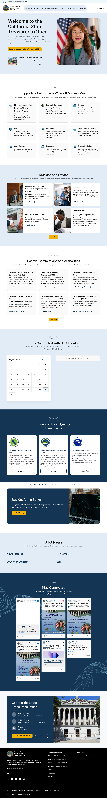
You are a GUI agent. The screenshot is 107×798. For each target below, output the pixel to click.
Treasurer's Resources (79, 8)
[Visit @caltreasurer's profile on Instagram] (44, 601)
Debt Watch (51, 776)
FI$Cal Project (81, 752)
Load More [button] (53, 319)
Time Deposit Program (80, 450)
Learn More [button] (14, 287)
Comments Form (40, 736)
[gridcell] (45, 389)
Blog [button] (58, 561)
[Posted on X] (63, 642)
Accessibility (38, 790)
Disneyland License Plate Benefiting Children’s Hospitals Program (30, 59)
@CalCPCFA (48, 645)
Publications (51, 773)
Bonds (61, 8)
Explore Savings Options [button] (82, 287)
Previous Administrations (55, 752)
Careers (14, 790)
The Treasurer (29, 8)
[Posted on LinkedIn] (38, 601)
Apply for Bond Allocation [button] (83, 311)
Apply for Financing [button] (17, 311)
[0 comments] (20, 678)
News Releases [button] (15, 553)
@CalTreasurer (46, 646)
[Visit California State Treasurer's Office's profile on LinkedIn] (18, 601)
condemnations (84, 225)
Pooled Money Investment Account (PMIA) (53, 452)
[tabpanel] (53, 41)
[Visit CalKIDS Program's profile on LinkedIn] (19, 627)
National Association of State (88, 756)
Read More (30, 202)
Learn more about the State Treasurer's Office (24, 49)
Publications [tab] (73, 485)
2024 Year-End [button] (18, 561)
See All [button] (19, 513)
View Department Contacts (22, 736)
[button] (16, 639)
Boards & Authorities (50, 8)
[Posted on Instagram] (63, 601)
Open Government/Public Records (57, 766)
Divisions (39, 8)
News (67, 8)
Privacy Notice (48, 790)
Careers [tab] (48, 485)
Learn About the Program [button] (51, 287)
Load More (53, 237)
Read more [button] (21, 632)
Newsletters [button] (62, 553)
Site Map (56, 790)
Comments (30, 790)
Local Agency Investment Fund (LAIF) (20, 452)
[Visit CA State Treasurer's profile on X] (44, 642)
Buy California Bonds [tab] (36, 485)
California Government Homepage (57, 763)
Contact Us (22, 790)
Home (8, 790)
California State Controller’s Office (57, 756)
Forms (49, 769)
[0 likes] (44, 670)
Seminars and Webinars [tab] (60, 485)
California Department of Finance (57, 759)
